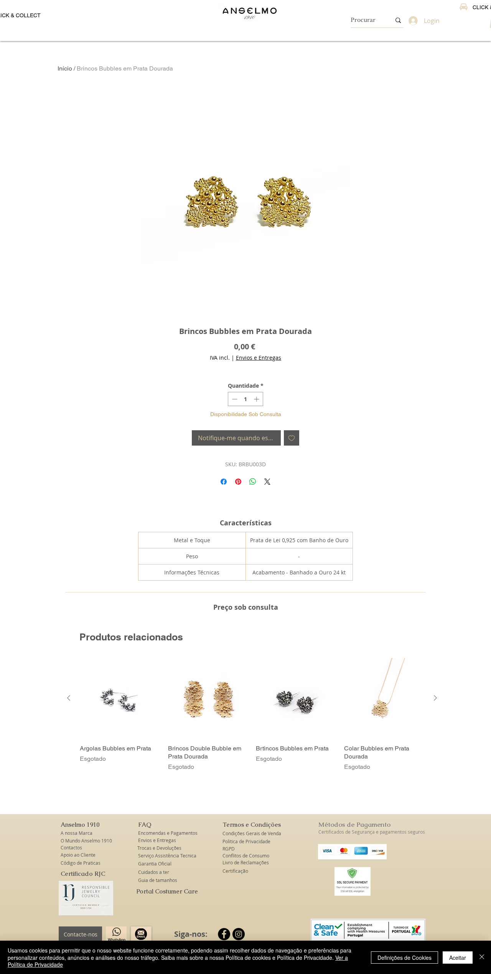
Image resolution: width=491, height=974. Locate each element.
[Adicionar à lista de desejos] (291, 438)
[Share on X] (267, 481)
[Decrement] (234, 399)
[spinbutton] (245, 399)
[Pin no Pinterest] (238, 481)
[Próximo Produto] (435, 698)
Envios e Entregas (258, 357)
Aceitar (457, 957)
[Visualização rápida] (120, 698)
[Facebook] (224, 934)
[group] (252, 715)
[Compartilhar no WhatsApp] (252, 481)
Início (65, 68)
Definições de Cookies (404, 957)
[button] (81, 824)
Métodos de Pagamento (354, 824)
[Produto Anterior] (68, 698)
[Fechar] (481, 957)
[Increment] (257, 399)
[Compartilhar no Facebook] (223, 481)
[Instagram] (238, 934)
